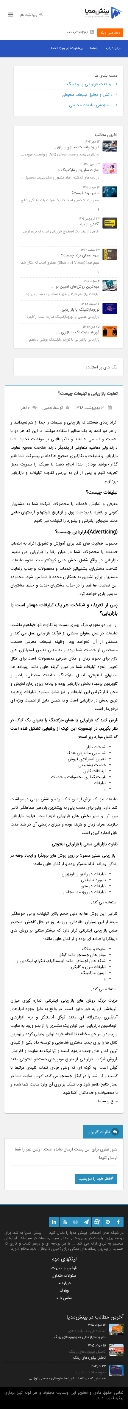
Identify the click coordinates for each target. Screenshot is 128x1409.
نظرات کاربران (99, 1132)
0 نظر (25, 408)
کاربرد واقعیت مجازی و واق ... (75, 147)
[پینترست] (107, 1222)
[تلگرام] (86, 1222)
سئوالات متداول (64, 1275)
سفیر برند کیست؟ (85, 193)
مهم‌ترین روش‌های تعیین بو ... (75, 286)
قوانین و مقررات (64, 1268)
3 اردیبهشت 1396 (89, 408)
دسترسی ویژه (110, 33)
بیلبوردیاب (113, 48)
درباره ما (64, 1283)
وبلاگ (64, 1290)
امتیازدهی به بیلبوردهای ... (84, 1331)
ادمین (47, 408)
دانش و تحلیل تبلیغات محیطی (88, 95)
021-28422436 (77, 33)
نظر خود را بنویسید (94, 1179)
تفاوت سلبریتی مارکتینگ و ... (76, 170)
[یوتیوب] (65, 1222)
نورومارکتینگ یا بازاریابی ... (78, 309)
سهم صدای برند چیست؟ (80, 255)
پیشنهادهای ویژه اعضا (67, 48)
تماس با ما (64, 1298)
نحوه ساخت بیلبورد (90, 1372)
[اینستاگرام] (75, 1222)
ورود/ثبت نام (28, 15)
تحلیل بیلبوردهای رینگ (87, 1351)
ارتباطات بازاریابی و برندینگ (90, 84)
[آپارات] (97, 1222)
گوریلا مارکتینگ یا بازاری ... (77, 332)
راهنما (94, 48)
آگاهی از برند (89, 224)
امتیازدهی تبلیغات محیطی (91, 105)
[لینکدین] (54, 1222)
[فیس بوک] (118, 1222)
